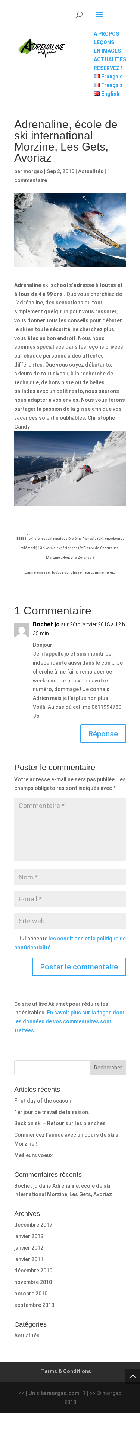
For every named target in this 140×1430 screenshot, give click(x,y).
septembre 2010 (34, 1305)
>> (93, 1393)
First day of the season (42, 1101)
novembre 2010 (33, 1282)
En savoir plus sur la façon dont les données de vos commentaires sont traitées (69, 1021)
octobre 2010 (30, 1294)
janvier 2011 (28, 1259)
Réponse (103, 733)
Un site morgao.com (53, 1393)
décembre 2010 (33, 1271)
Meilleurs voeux (33, 1155)
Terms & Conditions (66, 1371)
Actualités (90, 171)
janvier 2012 (28, 1248)
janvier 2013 (28, 1236)
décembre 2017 (33, 1225)
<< (22, 1393)
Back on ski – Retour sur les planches (60, 1123)
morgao (33, 171)
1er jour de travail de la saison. (52, 1112)
